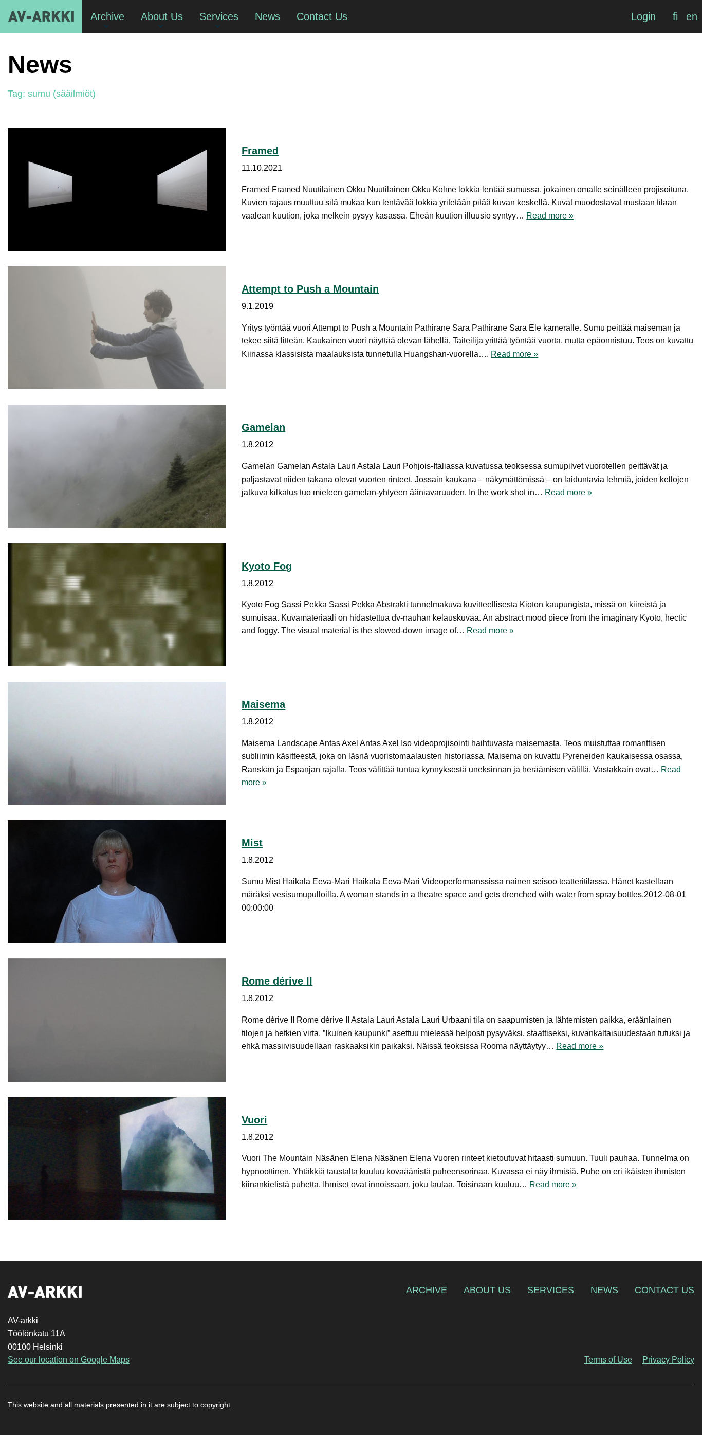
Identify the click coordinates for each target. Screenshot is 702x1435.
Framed (260, 150)
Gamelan (263, 427)
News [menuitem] (267, 16)
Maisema (263, 704)
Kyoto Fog (267, 566)
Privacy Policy (668, 1359)
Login (643, 16)
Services (550, 1290)
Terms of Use (608, 1359)
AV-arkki (41, 16)
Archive (426, 1290)
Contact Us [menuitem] (322, 16)
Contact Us (664, 1290)
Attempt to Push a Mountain (310, 289)
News (604, 1290)
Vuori (254, 1119)
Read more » (550, 215)
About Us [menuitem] (162, 16)
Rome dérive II (277, 981)
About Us (487, 1290)
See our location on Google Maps (69, 1359)
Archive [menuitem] (107, 16)
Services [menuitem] (218, 16)
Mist (252, 842)
